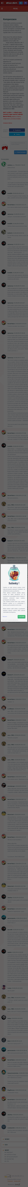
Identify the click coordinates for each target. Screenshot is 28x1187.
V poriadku (21, 616)
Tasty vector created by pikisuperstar (10, 620)
